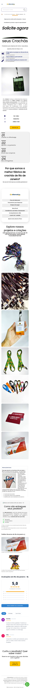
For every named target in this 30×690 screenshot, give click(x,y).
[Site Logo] (11, 4)
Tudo (4, 613)
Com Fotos (18, 613)
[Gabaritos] (5, 119)
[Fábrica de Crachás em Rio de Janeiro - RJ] (15, 328)
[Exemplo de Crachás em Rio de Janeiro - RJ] (15, 361)
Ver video (16, 116)
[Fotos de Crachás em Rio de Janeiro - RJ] (15, 389)
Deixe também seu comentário (15, 605)
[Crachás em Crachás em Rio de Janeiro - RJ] (15, 256)
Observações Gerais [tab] (6, 467)
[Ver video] (5, 116)
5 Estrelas (10, 613)
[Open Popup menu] (2, 4)
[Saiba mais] (5, 121)
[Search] (21, 10)
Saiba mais (16, 121)
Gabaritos (16, 119)
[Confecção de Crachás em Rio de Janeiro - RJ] (15, 291)
